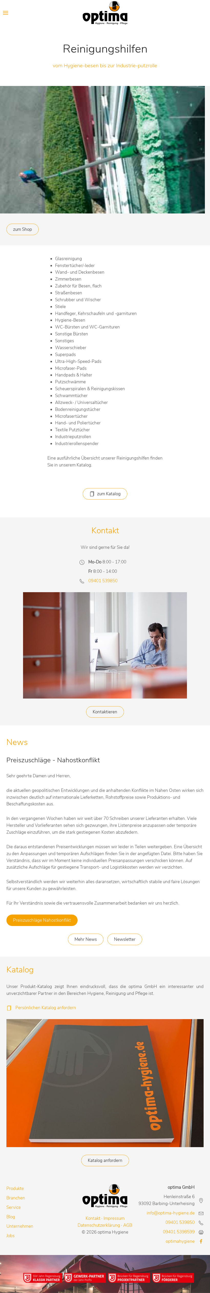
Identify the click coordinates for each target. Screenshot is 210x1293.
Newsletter (124, 939)
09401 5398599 (179, 1232)
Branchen (15, 1198)
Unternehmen (19, 1226)
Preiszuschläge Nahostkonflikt (42, 920)
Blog (10, 1217)
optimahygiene (180, 1241)
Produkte (15, 1188)
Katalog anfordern (105, 1160)
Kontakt (93, 1218)
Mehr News (86, 939)
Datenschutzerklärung (99, 1225)
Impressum (113, 1218)
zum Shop (22, 229)
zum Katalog (109, 494)
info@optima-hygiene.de (171, 1213)
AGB (127, 1225)
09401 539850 (103, 581)
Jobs (10, 1236)
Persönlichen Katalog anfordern (45, 1008)
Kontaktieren (105, 712)
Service (13, 1207)
